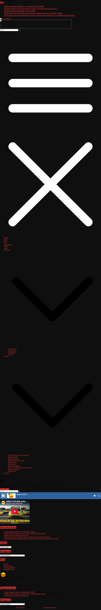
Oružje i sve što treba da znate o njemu (20, 467)
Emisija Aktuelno (13, 459)
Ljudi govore (12, 471)
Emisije (6, 356)
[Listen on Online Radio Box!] (99, 495)
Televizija (7, 250)
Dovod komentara (9, 567)
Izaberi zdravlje (12, 457)
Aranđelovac (8, 244)
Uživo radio (11, 352)
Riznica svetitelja (13, 469)
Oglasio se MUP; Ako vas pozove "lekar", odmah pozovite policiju (30, 8)
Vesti (5, 239)
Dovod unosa (8, 565)
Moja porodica (12, 462)
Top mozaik (11, 464)
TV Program (12, 351)
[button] (52, 347)
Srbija (6, 241)
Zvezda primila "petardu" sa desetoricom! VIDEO (24, 6)
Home (6, 237)
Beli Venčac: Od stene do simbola (18, 455)
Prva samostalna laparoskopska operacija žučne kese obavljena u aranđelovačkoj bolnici (39, 15)
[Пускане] (3, 495)
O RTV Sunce (12, 349)
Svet (5, 243)
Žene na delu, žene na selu (16, 460)
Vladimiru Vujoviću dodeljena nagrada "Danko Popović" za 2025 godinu (33, 13)
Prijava (6, 564)
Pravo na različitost (14, 466)
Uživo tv (10, 354)
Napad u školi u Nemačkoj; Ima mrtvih (19, 11)
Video (6, 246)
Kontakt (6, 473)
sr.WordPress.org (9, 569)
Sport (5, 248)
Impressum (46, 607)
